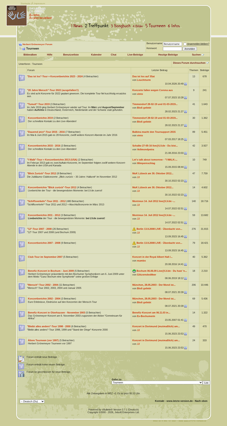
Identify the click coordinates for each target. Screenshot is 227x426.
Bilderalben (30, 54)
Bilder (139, 26)
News (78, 26)
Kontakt (159, 401)
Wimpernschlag (146, 163)
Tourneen (156, 26)
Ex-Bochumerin (146, 316)
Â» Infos (34, 15)
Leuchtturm (144, 80)
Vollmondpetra (145, 149)
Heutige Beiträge (168, 54)
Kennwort (152, 48)
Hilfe (49, 54)
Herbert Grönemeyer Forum (37, 44)
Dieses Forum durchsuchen (189, 62)
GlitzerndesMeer (146, 274)
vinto (140, 94)
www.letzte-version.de (179, 401)
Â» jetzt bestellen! (40, 18)
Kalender (96, 54)
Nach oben (201, 401)
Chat (113, 54)
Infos (175, 26)
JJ (138, 177)
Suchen (196, 54)
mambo (141, 260)
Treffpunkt (98, 26)
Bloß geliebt (144, 107)
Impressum (39, 3)
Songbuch (122, 26)
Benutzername (154, 43)
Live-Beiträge (135, 54)
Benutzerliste (71, 54)
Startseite (25, 3)
